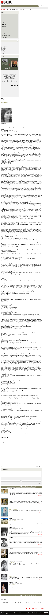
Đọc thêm (39, 495)
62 (26, 486)
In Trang (1, 466)
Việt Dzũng (2, 53)
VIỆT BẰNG (3, 51)
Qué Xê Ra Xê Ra (11, 488)
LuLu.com (15, 80)
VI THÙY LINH (3, 48)
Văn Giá (2, 45)
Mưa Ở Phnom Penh (12, 527)
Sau (40, 98)
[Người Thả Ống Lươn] (4, 542)
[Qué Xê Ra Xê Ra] (4, 491)
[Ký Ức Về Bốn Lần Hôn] (4, 587)
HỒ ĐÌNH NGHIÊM (12, 576)
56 (16, 486)
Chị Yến (10, 560)
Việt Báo (2, 52)
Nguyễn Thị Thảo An (4, 102)
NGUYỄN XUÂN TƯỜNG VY (13, 509)
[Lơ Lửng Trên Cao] (4, 501)
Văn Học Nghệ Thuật (4, 46)
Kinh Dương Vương (11, 562)
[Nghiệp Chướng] (4, 553)
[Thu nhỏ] (1, 98)
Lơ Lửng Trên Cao (12, 497)
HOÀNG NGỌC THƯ (12, 584)
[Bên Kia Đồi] (4, 511)
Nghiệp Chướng (11, 548)
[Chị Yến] (4, 566)
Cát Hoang (10, 518)
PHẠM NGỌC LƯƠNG (12, 500)
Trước (37, 98)
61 (24, 486)
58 (19, 486)
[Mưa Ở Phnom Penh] (4, 532)
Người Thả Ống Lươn (12, 537)
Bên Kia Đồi (11, 506)
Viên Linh (2, 50)
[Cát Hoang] (4, 521)
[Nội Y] (4, 577)
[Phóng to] (2, 98)
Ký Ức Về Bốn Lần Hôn (13, 582)
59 (21, 486)
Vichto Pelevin (3, 49)
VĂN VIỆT (3, 47)
